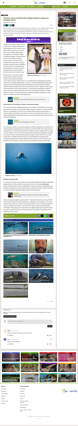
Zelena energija (31, 6)
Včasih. (61, 49)
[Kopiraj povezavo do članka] (13, 25)
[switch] (64, 3)
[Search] (74, 2)
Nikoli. (61, 51)
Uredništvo (22, 391)
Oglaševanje (22, 388)
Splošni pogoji (23, 407)
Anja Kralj (5, 22)
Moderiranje (22, 396)
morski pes (7, 215)
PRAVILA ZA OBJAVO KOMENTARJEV (10, 316)
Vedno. (61, 47)
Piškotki (21, 398)
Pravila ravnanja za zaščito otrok (25, 410)
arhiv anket (72, 30)
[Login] (69, 2)
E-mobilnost (13, 6)
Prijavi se (50, 326)
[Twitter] (7, 25)
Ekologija (47, 6)
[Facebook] (4, 25)
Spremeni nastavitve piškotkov (24, 401)
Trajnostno (40, 6)
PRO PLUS (22, 393)
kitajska (12, 215)
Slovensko (65, 6)
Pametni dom (21, 6)
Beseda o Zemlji (56, 6)
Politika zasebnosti (24, 405)
